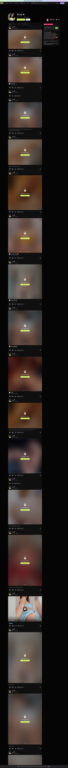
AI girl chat (40, 0)
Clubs (7, 3)
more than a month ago (15, 28)
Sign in (57, 3)
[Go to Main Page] (1, 3)
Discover (10, 3)
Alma (13, 27)
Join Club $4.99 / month (25, 42)
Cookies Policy (33, 766)
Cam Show (16, 3)
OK (48, 766)
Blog (28, 3)
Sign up (62, 3)
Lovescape (31, 0)
